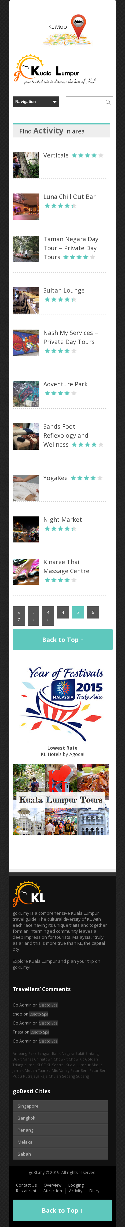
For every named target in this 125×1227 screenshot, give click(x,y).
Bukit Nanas (23, 1059)
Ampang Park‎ (24, 1053)
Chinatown (43, 1059)
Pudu (17, 1076)
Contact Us (26, 1185)
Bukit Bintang (87, 1053)
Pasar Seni (79, 1070)
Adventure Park (65, 384)
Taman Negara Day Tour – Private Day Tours (70, 248)
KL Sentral (56, 1064)
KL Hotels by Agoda (62, 751)
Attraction (52, 1191)
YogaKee (55, 478)
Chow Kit (76, 1059)
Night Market (62, 519)
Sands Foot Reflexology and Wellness (65, 435)
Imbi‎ (32, 1064)
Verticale (56, 155)
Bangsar (44, 1053)
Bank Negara (63, 1053)
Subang (82, 1076)
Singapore (28, 1106)
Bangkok (26, 1118)
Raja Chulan (50, 1076)
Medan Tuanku (38, 1070)
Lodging (76, 1185)
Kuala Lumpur (78, 1064)
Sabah (24, 1154)
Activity (75, 1191)
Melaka (25, 1142)
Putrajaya (31, 1076)
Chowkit (61, 1059)
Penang (25, 1130)
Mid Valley (60, 1070)
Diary (94, 1191)
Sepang (68, 1076)
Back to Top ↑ (62, 640)
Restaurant (26, 1191)
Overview (52, 1185)
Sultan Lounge (64, 290)
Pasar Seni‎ (98, 1070)
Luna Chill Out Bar (69, 196)
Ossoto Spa (48, 1004)
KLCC (41, 1064)
